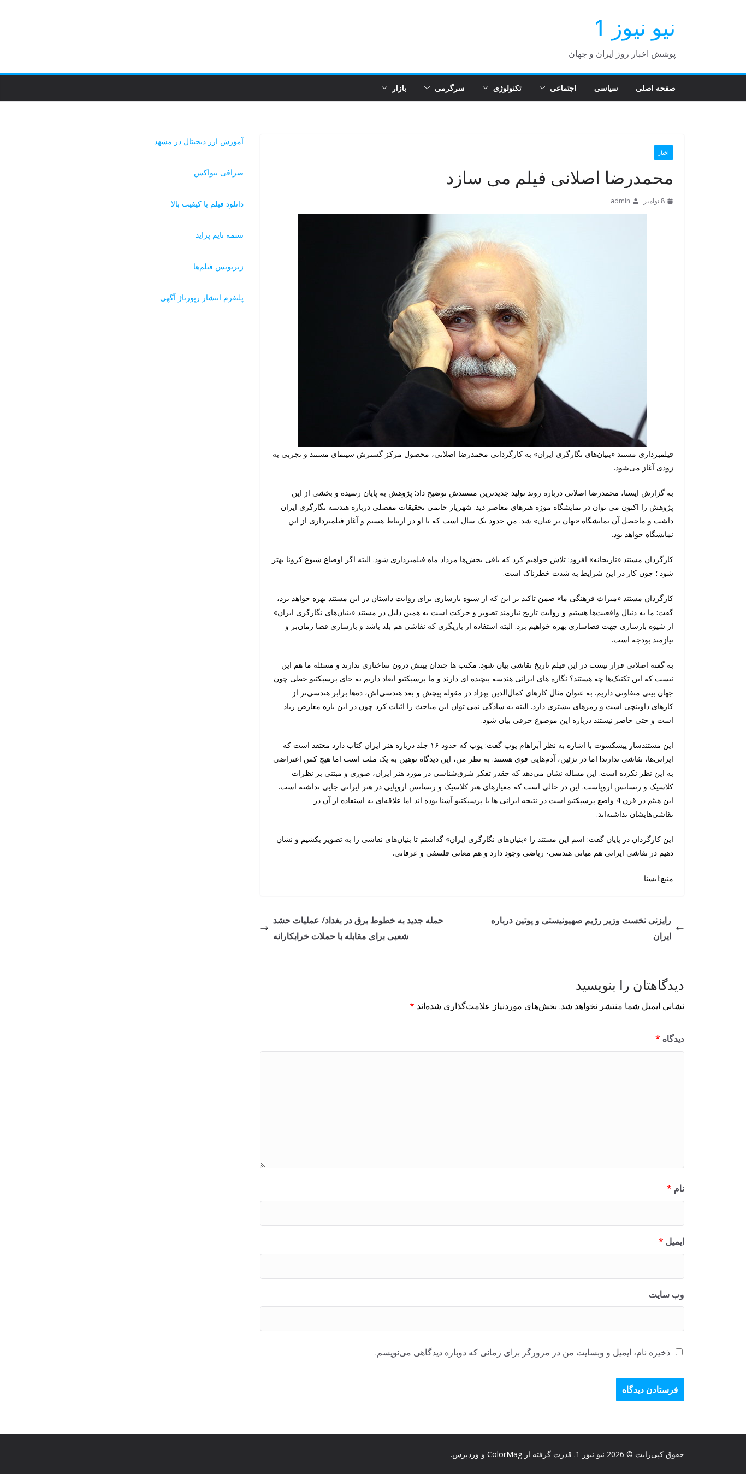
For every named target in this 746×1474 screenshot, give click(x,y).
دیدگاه (669, 1039)
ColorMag (504, 1454)
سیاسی (606, 87)
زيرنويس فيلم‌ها (218, 266)
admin (620, 200)
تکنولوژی (507, 87)
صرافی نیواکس (219, 172)
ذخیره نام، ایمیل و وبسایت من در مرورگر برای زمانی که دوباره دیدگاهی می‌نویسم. (522, 1352)
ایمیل (671, 1241)
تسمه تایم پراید (220, 234)
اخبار (663, 152)
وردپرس (465, 1454)
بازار (399, 87)
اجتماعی (563, 87)
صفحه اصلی (656, 87)
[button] (544, 88)
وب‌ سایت (666, 1294)
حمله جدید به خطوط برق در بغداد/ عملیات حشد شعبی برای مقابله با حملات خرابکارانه (358, 928)
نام (675, 1188)
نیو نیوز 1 (635, 27)
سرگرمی (450, 87)
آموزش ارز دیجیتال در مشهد (199, 141)
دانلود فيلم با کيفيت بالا (207, 203)
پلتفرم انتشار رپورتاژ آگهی (202, 297)
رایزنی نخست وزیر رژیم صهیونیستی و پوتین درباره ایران (581, 928)
